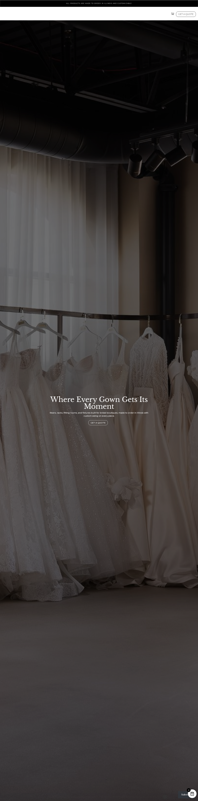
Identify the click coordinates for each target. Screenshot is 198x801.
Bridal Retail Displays (83, 14)
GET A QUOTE (186, 14)
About (139, 14)
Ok (165, 797)
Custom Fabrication (115, 14)
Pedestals (58, 14)
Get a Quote (98, 422)
